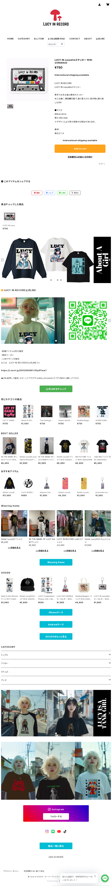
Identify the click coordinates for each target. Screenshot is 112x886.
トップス (4, 655)
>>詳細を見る (14, 547)
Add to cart (80, 148)
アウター (5, 663)
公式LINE (100, 39)
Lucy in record (56, 856)
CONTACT (74, 39)
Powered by (53, 881)
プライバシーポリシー (11, 871)
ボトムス (4, 672)
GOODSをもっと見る (56, 636)
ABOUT (88, 39)
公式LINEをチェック (56, 389)
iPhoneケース (56, 612)
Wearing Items (55, 562)
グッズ (3, 680)
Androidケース (56, 624)
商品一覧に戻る (56, 846)
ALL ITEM (39, 39)
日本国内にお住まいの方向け (80, 157)
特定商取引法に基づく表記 (34, 871)
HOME (10, 39)
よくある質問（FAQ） (56, 39)
